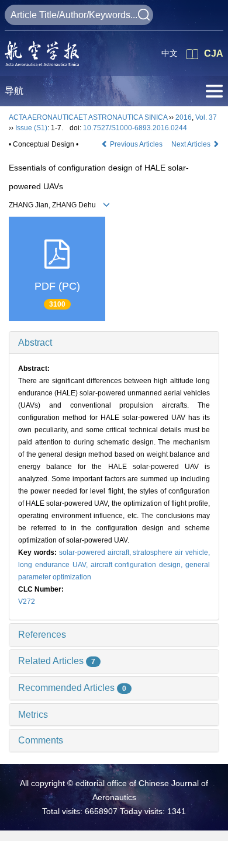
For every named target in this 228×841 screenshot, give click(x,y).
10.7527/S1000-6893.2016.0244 (135, 128)
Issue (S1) (31, 128)
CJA (213, 53)
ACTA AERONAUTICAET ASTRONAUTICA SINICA (88, 117)
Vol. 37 (206, 117)
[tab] (114, 343)
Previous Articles (136, 144)
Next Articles (191, 144)
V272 (26, 601)
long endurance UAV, (54, 565)
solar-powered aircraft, (96, 552)
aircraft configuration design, (138, 565)
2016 (183, 117)
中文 (169, 53)
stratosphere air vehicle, (171, 552)
